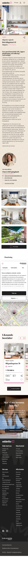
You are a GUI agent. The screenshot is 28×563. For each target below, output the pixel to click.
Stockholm (5, 459)
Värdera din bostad (5, 449)
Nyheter (4, 491)
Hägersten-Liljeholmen (19, 485)
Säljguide (4, 452)
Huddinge (18, 482)
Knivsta (18, 491)
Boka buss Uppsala (5, 501)
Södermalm (19, 508)
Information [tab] (14, 267)
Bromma (18, 472)
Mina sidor (19, 457)
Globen (18, 476)
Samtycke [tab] (5, 267)
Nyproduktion (19, 453)
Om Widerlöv (5, 488)
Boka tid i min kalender (11, 180)
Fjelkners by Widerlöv (5, 494)
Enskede (18, 474)
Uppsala (4, 461)
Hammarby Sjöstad (19, 479)
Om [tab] (23, 267)
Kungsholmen (19, 495)
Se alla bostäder (15, 388)
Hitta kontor (5, 472)
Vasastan (18, 514)
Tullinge (18, 510)
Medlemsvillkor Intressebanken (10, 548)
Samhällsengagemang (8, 484)
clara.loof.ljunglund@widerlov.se (13, 176)
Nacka (17, 493)
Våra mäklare (5, 457)
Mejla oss (4, 505)
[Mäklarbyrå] (7, 539)
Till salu (16, 2)
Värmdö (18, 516)
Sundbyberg (19, 506)
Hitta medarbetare (5, 475)
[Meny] (24, 2)
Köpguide (18, 455)
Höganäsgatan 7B (13, 363)
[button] (14, 20)
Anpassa (13, 298)
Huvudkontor (5, 486)
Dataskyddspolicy (7, 545)
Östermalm (19, 523)
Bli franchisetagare (6, 479)
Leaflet (26, 325)
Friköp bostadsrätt (5, 497)
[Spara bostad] (24, 41)
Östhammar (19, 525)
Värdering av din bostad (15, 430)
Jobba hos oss (6, 482)
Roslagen (18, 497)
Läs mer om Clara (9, 183)
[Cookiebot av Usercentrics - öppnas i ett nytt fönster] (20, 264)
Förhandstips (19, 451)
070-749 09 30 (8, 178)
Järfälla (18, 488)
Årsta (17, 521)
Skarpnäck (19, 501)
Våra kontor (5, 455)
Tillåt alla (14, 293)
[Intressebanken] (20, 2)
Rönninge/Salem (20, 499)
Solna (17, 504)
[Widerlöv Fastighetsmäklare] (7, 3)
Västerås (4, 463)
